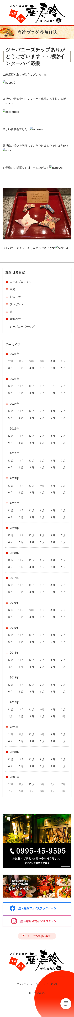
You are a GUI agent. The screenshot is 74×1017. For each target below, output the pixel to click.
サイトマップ (50, 983)
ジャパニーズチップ (22, 326)
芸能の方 (15, 319)
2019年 (14, 528)
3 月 (42, 368)
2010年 (14, 752)
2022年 (14, 453)
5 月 (21, 368)
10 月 (32, 385)
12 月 (10, 385)
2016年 (14, 602)
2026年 (14, 353)
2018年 (14, 553)
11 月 (21, 385)
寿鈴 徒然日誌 (15, 272)
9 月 (42, 385)
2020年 (14, 503)
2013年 (14, 677)
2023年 (14, 428)
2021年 (14, 478)
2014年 (14, 652)
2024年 (14, 403)
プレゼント (16, 304)
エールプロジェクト (22, 281)
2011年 (14, 727)
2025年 (14, 378)
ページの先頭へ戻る (39, 936)
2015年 (14, 627)
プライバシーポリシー (29, 983)
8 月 (52, 361)
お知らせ (15, 296)
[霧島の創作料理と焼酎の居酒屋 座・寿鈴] (37, 12)
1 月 (63, 368)
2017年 (14, 578)
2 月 (53, 368)
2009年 (14, 777)
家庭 (12, 289)
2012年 (14, 702)
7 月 (63, 361)
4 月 (31, 368)
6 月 (10, 368)
